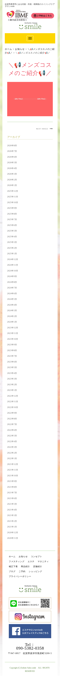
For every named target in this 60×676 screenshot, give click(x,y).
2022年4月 (12, 441)
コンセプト (36, 556)
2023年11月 (12, 333)
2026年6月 (12, 157)
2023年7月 (12, 356)
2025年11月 (12, 197)
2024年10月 (12, 271)
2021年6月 (12, 498)
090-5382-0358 (30, 648)
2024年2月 (12, 316)
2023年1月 (12, 390)
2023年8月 (12, 350)
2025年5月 (12, 231)
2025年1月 (12, 253)
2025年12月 (12, 191)
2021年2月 (12, 521)
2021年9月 (12, 481)
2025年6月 (12, 225)
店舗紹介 (37, 566)
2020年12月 (12, 532)
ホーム (12, 556)
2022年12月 (12, 396)
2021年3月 (12, 515)
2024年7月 (12, 288)
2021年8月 (12, 487)
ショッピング (35, 571)
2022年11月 (12, 401)
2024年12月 (12, 259)
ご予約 (22, 571)
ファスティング (16, 561)
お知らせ (23, 556)
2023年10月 (12, 339)
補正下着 (13, 566)
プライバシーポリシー (20, 576)
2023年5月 (12, 367)
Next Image (42, 129)
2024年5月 (12, 299)
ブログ (12, 571)
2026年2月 (12, 180)
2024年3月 (12, 310)
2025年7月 (12, 219)
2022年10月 (12, 407)
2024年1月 (12, 322)
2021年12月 (12, 464)
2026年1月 (12, 185)
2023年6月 (12, 362)
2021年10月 (12, 475)
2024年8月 (12, 282)
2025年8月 (12, 214)
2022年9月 (12, 413)
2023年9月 (12, 345)
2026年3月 (12, 174)
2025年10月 (12, 202)
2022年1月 (12, 458)
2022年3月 (12, 447)
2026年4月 (12, 168)
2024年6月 (12, 293)
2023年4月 (12, 373)
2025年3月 (12, 242)
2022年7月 (12, 424)
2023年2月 (12, 384)
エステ (31, 561)
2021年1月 (12, 527)
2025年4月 (12, 236)
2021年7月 (12, 492)
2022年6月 (12, 430)
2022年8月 (12, 419)
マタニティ (43, 561)
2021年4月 (12, 510)
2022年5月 (12, 436)
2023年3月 (12, 379)
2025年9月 (12, 208)
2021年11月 (12, 470)
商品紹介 (25, 566)
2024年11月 (12, 265)
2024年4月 (12, 305)
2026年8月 (12, 145)
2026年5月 (12, 162)
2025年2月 (12, 248)
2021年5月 (12, 504)
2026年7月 (12, 151)
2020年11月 (12, 538)
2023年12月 (12, 328)
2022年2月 (12, 453)
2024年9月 (12, 276)
